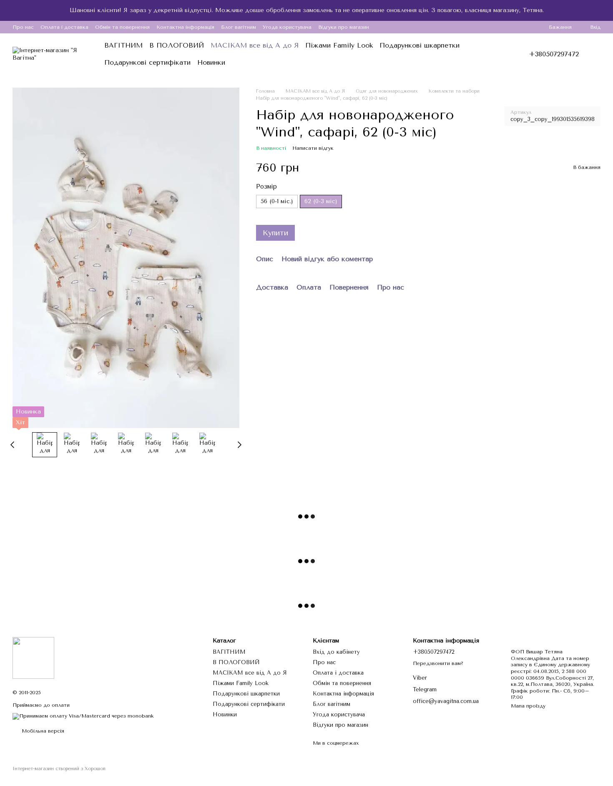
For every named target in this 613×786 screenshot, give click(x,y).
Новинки (211, 62)
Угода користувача (287, 27)
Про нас (23, 27)
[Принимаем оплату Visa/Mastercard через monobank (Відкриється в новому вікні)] (83, 716)
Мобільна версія (42, 731)
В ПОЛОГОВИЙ (176, 45)
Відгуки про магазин (343, 27)
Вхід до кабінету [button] (336, 652)
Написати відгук (313, 148)
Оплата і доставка (64, 27)
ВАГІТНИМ (123, 45)
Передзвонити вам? (438, 663)
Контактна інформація (185, 27)
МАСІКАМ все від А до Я (255, 45)
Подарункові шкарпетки (419, 45)
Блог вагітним (238, 27)
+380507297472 (554, 54)
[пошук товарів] (493, 54)
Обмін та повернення (122, 27)
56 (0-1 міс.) (277, 201)
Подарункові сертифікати (147, 62)
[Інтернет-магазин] (33, 657)
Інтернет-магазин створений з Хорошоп (59, 768)
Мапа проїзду (528, 706)
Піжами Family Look (339, 45)
